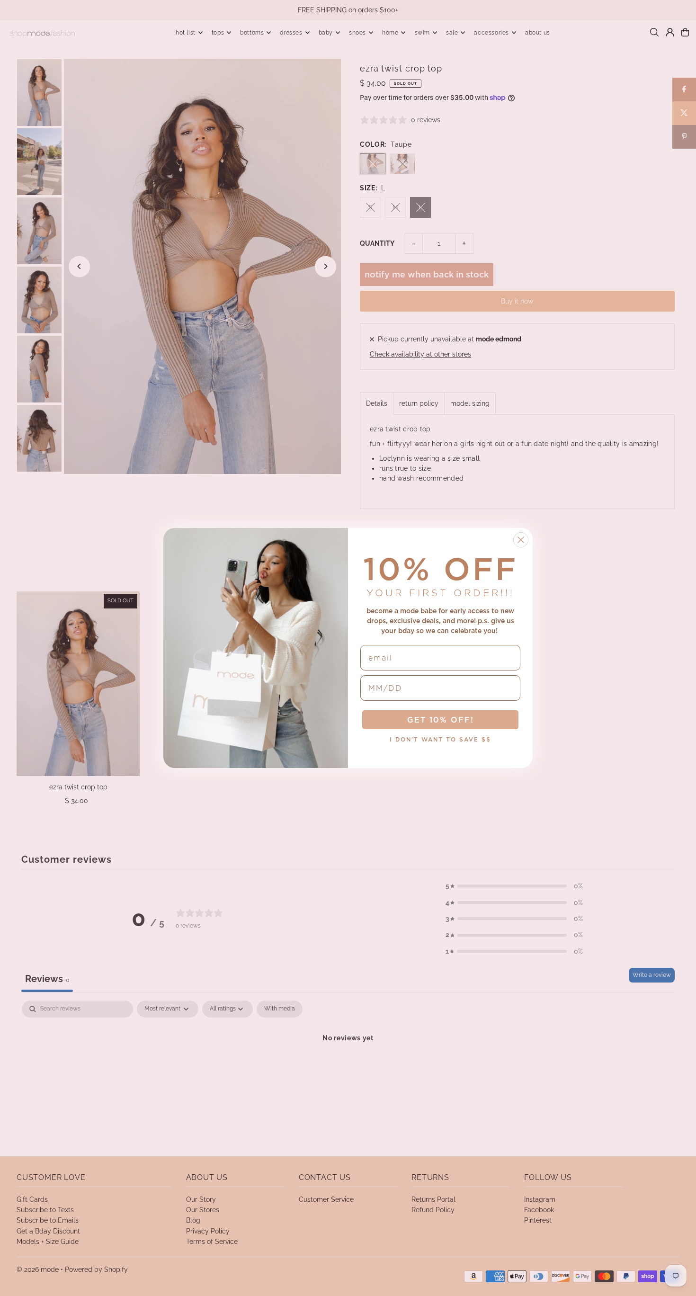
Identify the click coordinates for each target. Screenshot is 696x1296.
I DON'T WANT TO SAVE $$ (440, 739)
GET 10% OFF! (440, 720)
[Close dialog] (521, 540)
